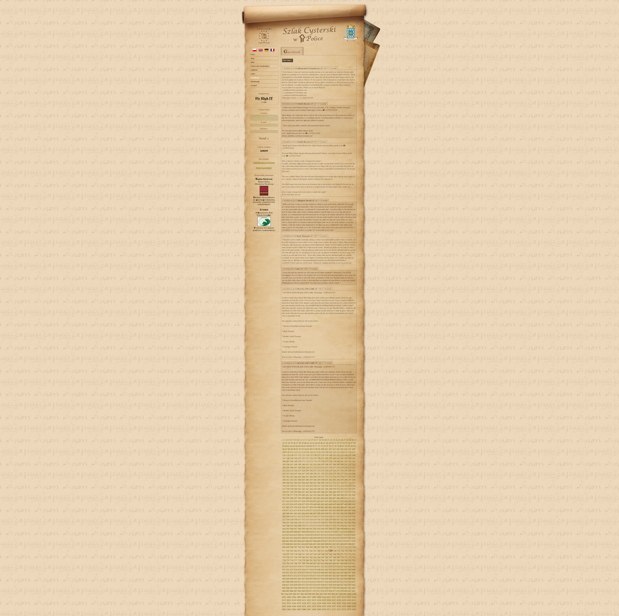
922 (342, 581)
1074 (344, 609)
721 (299, 550)
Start (253, 62)
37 (297, 442)
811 (353, 563)
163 (346, 458)
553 (311, 522)
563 (349, 522)
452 (288, 507)
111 (291, 452)
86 (283, 449)
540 (334, 519)
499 (322, 513)
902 (338, 578)
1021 (304, 600)
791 (349, 560)
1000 (349, 594)
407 (334, 498)
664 (299, 540)
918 (326, 581)
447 (342, 504)
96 (311, 449)
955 (322, 587)
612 (318, 531)
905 (349, 578)
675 (342, 540)
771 (346, 557)
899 (326, 578)
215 (326, 467)
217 (334, 467)
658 (349, 537)
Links (253, 73)
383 (315, 495)
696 (349, 544)
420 (311, 501)
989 (306, 594)
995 (329, 594)
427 (338, 501)
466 (342, 507)
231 (315, 470)
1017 (284, 600)
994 (325, 594)
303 (299, 482)
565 (284, 525)
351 (338, 488)
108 (353, 449)
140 (330, 455)
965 (288, 590)
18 (320, 439)
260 (353, 473)
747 (326, 554)
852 (291, 572)
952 (311, 587)
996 (333, 594)
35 (291, 442)
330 (330, 485)
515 (311, 516)
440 (315, 504)
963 (353, 587)
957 (330, 587)
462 (326, 507)
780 (307, 560)
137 (318, 455)
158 (326, 458)
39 (302, 442)
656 (342, 537)
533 (307, 519)
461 (322, 507)
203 (353, 464)
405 (326, 498)
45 (319, 442)
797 (299, 563)
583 (353, 525)
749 (334, 554)
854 (299, 572)
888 (284, 578)
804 (326, 563)
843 (330, 569)
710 (330, 547)
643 (291, 537)
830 (353, 566)
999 (344, 594)
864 (338, 572)
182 (346, 461)
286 (307, 479)
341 (299, 488)
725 (314, 550)
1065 (299, 609)
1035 (299, 603)
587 (295, 528)
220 (346, 467)
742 (307, 554)
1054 (319, 606)
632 (322, 534)
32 (283, 442)
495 (307, 513)
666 (307, 540)
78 (335, 446)
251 (318, 473)
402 (315, 498)
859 (318, 572)
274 (334, 476)
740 (299, 554)
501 (330, 513)
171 (303, 461)
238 (342, 470)
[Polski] (254, 50)
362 (307, 491)
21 (328, 439)
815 (295, 566)
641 (284, 537)
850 (284, 572)
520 (330, 516)
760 (303, 557)
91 (297, 449)
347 (322, 488)
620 (349, 531)
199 (338, 464)
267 (307, 476)
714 (346, 547)
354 (349, 488)
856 (307, 572)
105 (342, 449)
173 (311, 461)
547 (288, 522)
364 (315, 491)
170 (299, 461)
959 (338, 587)
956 (326, 587)
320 (291, 485)
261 (284, 476)
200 (342, 464)
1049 (294, 606)
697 (353, 544)
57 (352, 442)
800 (311, 563)
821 (318, 566)
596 (330, 528)
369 (334, 491)
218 (338, 467)
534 (311, 519)
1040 (324, 603)
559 (334, 522)
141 (334, 455)
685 (307, 544)
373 (349, 491)
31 (355, 439)
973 (318, 590)
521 (334, 516)
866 (346, 572)
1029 (344, 600)
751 (342, 554)
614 (326, 531)
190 (303, 464)
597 (334, 528)
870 (288, 575)
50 (332, 442)
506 (349, 513)
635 (334, 534)
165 (353, 458)
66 (302, 446)
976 (330, 590)
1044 (344, 603)
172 (307, 461)
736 (284, 554)
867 (349, 572)
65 (300, 446)
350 (334, 488)
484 (338, 510)
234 (326, 470)
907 (284, 581)
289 (318, 479)
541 (338, 519)
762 (311, 557)
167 (288, 461)
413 (284, 501)
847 (346, 569)
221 (349, 467)
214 (322, 467)
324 (307, 485)
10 (298, 439)
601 (349, 528)
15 (312, 439)
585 (288, 528)
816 (299, 566)
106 (345, 449)
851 (288, 572)
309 (322, 482)
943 (349, 584)
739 (295, 554)
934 (315, 584)
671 (326, 540)
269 (315, 476)
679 (284, 544)
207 (295, 467)
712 (338, 547)
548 (291, 522)
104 (338, 449)
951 (307, 587)
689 (322, 544)
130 (291, 455)
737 (288, 554)
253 (326, 473)
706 (315, 547)
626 (299, 534)
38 (300, 442)
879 (322, 575)
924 (349, 581)
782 (315, 560)
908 (288, 581)
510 (291, 516)
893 (303, 578)
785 (326, 560)
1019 (294, 600)
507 (353, 513)
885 (346, 575)
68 (308, 446)
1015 (349, 597)
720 (295, 550)
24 (336, 439)
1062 (284, 609)
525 (349, 516)
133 (303, 455)
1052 (309, 606)
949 (299, 587)
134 (307, 455)
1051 (304, 606)
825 (334, 566)
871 (291, 575)
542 (342, 519)
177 (326, 461)
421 (315, 501)
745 (318, 554)
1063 (289, 609)
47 (324, 442)
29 (350, 439)
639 (349, 534)
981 (349, 590)
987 (298, 594)
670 (322, 540)
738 (291, 554)
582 (349, 525)
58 (354, 442)
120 (326, 452)
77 (332, 446)
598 (338, 528)
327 (318, 485)
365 (318, 491)
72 (319, 446)
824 (330, 566)
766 (326, 557)
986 (294, 594)
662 (291, 540)
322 (299, 485)
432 (284, 504)
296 (346, 479)
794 (288, 563)
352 (342, 488)
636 (338, 534)
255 (334, 473)
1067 (309, 609)
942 (346, 584)
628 (307, 534)
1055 (324, 606)
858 (315, 572)
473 (295, 510)
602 (353, 528)
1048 (289, 606)
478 (315, 510)
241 (353, 470)
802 (318, 563)
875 (307, 575)
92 (300, 449)
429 (346, 501)
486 (346, 510)
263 (291, 476)
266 (303, 476)
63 (294, 446)
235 (330, 470)
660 (284, 540)
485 (342, 510)
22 (331, 439)
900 (330, 578)
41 (308, 442)
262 (288, 476)
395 (288, 498)
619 (346, 531)
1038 (314, 603)
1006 (304, 597)
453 (291, 507)
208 (299, 467)
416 (295, 501)
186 (288, 464)
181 (342, 461)
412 (353, 498)
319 (288, 485)
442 (322, 504)
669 (318, 540)
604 (288, 531)
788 (338, 560)
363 (311, 491)
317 (353, 482)
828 (346, 566)
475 (303, 510)
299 (284, 482)
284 (299, 479)
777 (295, 560)
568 (295, 525)
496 (311, 513)
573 (315, 525)
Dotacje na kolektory (264, 167)
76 (330, 446)
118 (318, 452)
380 (303, 495)
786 (330, 560)
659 (353, 537)
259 (349, 473)
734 (350, 550)
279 (353, 476)
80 (341, 446)
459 (315, 507)
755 (284, 557)
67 (305, 446)
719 (291, 550)
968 (299, 590)
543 (346, 519)
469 (353, 507)
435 (295, 504)
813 (288, 566)
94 (305, 449)
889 (288, 578)
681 (291, 544)
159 (330, 458)
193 (315, 464)
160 (334, 458)
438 (307, 504)
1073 (339, 609)
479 (318, 510)
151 (299, 458)
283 (295, 479)
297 (349, 479)
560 (338, 522)
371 (342, 491)
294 (338, 479)
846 (342, 569)
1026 (329, 600)
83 (349, 446)
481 (326, 510)
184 (353, 461)
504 (342, 513)
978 (338, 590)
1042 (334, 603)
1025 (324, 600)
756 (288, 557)
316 (349, 482)
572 (311, 525)
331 (334, 485)
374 (353, 491)
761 (307, 557)
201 (346, 464)
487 (349, 510)
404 (322, 498)
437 (303, 504)
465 (338, 507)
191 (307, 464)
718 (287, 550)
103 (334, 449)
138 (322, 455)
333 (342, 485)
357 (288, 491)
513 (303, 516)
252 (322, 473)
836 (303, 569)
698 (284, 547)
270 (318, 476)
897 (318, 578)
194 (318, 464)
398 (299, 498)
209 (303, 467)
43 (313, 442)
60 (286, 446)
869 (284, 575)
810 (349, 563)
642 (288, 537)
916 (318, 581)
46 (321, 442)
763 (315, 557)
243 (288, 473)
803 (322, 563)
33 (286, 442)
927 (288, 584)
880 (326, 575)
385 (322, 495)
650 (318, 537)
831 (284, 569)
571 (307, 525)
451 (284, 507)
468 (349, 507)
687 (315, 544)
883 (338, 575)
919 (330, 581)
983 (283, 594)
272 (326, 476)
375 (284, 495)
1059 (344, 606)
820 (315, 566)
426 (334, 501)
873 (299, 575)
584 (284, 528)
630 (315, 534)
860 (322, 572)
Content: (263, 113)
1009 (319, 597)
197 (330, 464)
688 (318, 544)
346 (318, 488)
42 (311, 442)
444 (330, 504)
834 (295, 569)
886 (349, 575)
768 (334, 557)
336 (353, 485)
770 (342, 557)
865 (342, 572)
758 (295, 557)
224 (288, 470)
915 (315, 581)
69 (311, 446)
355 (353, 488)
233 (322, 470)
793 (284, 563)
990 (310, 594)
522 (338, 516)
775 (288, 560)
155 (315, 458)
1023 (314, 600)
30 (353, 439)
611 (315, 531)
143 (342, 455)
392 (349, 495)
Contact (254, 85)
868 (353, 572)
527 (284, 519)
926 (284, 584)
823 (326, 566)
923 (346, 581)
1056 (329, 606)
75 (327, 446)
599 (342, 528)
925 (353, 581)
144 (346, 455)
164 (349, 458)
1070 (324, 609)
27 (345, 439)
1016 (354, 597)
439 (311, 504)
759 (299, 557)
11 (301, 439)
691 (330, 544)
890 (291, 578)
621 (353, 531)
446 (338, 504)
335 (349, 485)
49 (330, 442)
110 (288, 452)
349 (330, 488)
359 (295, 491)
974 (322, 590)
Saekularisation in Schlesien (264, 162)
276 (342, 476)
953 (315, 587)
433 (288, 504)
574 (318, 525)
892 (299, 578)
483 (334, 510)
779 (303, 560)
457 (307, 507)
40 (305, 442)
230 (311, 470)
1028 (339, 600)
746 (322, 554)
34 (289, 442)
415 (291, 501)
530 (295, 519)
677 (349, 540)
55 (346, 442)
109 (284, 452)
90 (294, 449)
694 (342, 544)
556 (322, 522)
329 (326, 485)
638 (346, 534)
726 (318, 550)
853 (295, 572)
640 (353, 534)
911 (299, 581)
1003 (289, 597)
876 (311, 575)
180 (338, 461)
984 (286, 594)
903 (342, 578)
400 (307, 498)
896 (315, 578)
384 (318, 495)
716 (353, 547)
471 (288, 510)
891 (295, 578)
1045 (349, 603)
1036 (304, 603)
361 (303, 491)
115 (307, 452)
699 (288, 547)
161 (338, 458)
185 (284, 464)
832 (288, 569)
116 (311, 452)
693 (338, 544)
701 (295, 547)
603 (284, 531)
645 (299, 537)
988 (302, 594)
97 (314, 449)
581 (346, 525)
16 (314, 439)
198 (334, 464)
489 (284, 513)
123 (338, 452)
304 (303, 482)
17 (317, 439)
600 (346, 528)
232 (318, 470)
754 (353, 554)
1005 (299, 597)
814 (291, 566)
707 (318, 547)
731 (338, 550)
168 (291, 461)
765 (322, 557)
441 (318, 504)
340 (295, 488)
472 (291, 510)
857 (311, 572)
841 (322, 569)
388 (334, 495)
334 (346, 485)
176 (322, 461)
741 (303, 554)
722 (303, 550)
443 (326, 504)
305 (307, 482)
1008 (314, 597)
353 (346, 488)
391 (346, 495)
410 (346, 498)
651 (322, 537)
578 (334, 525)
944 (353, 584)
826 (338, 566)
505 (346, 513)
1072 (334, 609)
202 (349, 464)
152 (303, 458)
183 (349, 461)
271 (322, 476)
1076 (354, 609)
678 (353, 540)
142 (338, 455)
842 (326, 569)
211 (311, 467)
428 (342, 501)
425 (330, 501)
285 (303, 479)
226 (295, 470)
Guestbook (255, 77)
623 (288, 534)
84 (352, 446)
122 (334, 452)
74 (324, 446)
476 (307, 510)
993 (321, 594)
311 (330, 482)
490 (288, 513)
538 (326, 519)
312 (334, 482)
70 (313, 446)
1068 (314, 609)
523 (342, 516)
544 (349, 519)
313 (338, 482)
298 (353, 479)
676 (346, 540)
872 (295, 575)
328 (322, 485)
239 (346, 470)
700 (291, 547)
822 (322, 566)
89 (292, 449)
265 (299, 476)
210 (307, 467)
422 (318, 501)
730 (334, 550)
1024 (319, 600)
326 (315, 485)
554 (315, 522)
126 (349, 452)
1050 (299, 606)
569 (299, 525)
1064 (294, 609)
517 (318, 516)
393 (353, 495)
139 (326, 455)
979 (342, 590)
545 (353, 519)
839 (315, 569)
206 (291, 467)
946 (288, 587)
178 (330, 461)
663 (295, 540)
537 (322, 519)
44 (316, 442)
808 (342, 563)
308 (318, 482)
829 (349, 566)
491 (291, 513)
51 (335, 442)
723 (306, 550)
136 (315, 455)
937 (326, 584)
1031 (354, 600)
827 (342, 566)
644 (295, 537)
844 (334, 569)
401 (311, 498)
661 (288, 540)
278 (349, 476)
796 (295, 563)
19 (323, 439)
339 (291, 488)
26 (342, 439)
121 (330, 452)
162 (342, 458)
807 (338, 563)
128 (284, 455)
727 (322, 550)
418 (303, 501)
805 (330, 563)
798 (303, 563)
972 (315, 590)
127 (353, 452)
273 (330, 476)
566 (288, 525)
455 (299, 507)
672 (330, 540)
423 (322, 501)
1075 (349, 609)
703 (303, 547)
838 (311, 569)
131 (295, 455)
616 (334, 531)
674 (338, 540)
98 (316, 449)
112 (295, 452)
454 (295, 507)
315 (346, 482)
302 (295, 482)
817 (303, 566)
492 (295, 513)
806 (334, 563)
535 (315, 519)
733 (346, 550)
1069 (319, 609)
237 (338, 470)
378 (295, 495)
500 (326, 513)
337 (284, 488)
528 (288, 519)
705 (311, 547)
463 (330, 507)
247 (303, 473)
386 (326, 495)
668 (315, 540)
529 (291, 519)
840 (318, 569)
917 (322, 581)
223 (284, 470)
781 (311, 560)
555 (318, 522)
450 (353, 504)
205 (288, 467)
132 (299, 455)
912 (303, 581)
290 (322, 479)
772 (349, 557)
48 (327, 442)
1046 (354, 603)
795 (291, 563)
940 (338, 584)
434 (291, 504)
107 (349, 449)
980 (346, 590)
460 (318, 507)
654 (334, 537)
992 (317, 594)
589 (303, 528)
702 (299, 547)
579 (338, 525)
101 (326, 449)
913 (307, 581)
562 (346, 522)
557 (326, 522)
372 (346, 491)
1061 (354, 606)
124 (342, 452)
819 (311, 566)
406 (330, 498)
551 (303, 522)
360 (299, 491)
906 (353, 578)
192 (311, 464)
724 (310, 550)
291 (326, 479)
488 (353, 510)
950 (303, 587)
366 (322, 491)
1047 (284, 606)
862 (330, 572)
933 (311, 584)
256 (338, 473)
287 (311, 479)
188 (295, 464)
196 (326, 464)
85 (354, 446)
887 (353, 575)
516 (315, 516)
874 (303, 575)
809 (346, 563)
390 (342, 495)
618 (342, 531)
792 (353, 560)
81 (343, 446)
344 (311, 488)
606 (295, 531)
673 (334, 540)
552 (307, 522)
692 (334, 544)
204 (284, 467)
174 (315, 461)
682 (295, 544)
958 (334, 587)
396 (291, 498)
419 (307, 501)
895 (311, 578)
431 (353, 501)
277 (346, 476)
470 (284, 510)
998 (341, 594)
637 (342, 534)
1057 (334, 606)
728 (326, 550)
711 (334, 547)
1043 (339, 603)
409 (342, 498)
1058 (339, 606)
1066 (304, 609)
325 (311, 485)
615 (330, 531)
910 (295, 581)
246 (299, 473)
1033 (289, 603)
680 (288, 544)
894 (307, 578)
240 (349, 470)
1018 (289, 600)
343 (307, 488)
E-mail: (264, 122)
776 (291, 560)
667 (311, 540)
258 (346, 473)
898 (322, 578)
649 (315, 537)
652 (326, 537)
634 (330, 534)
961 (346, 587)
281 (288, 479)
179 (334, 461)
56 (349, 442)
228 (303, 470)
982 (353, 590)
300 (288, 482)
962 (349, 587)
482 (330, 510)
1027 (334, 600)
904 (346, 578)
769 (338, 557)
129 (288, 455)
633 (326, 534)
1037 (309, 603)
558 (330, 522)
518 (322, 516)
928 (291, 584)
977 (334, 590)
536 (318, 519)
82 (346, 446)
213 (318, 467)
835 (299, 569)
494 (303, 513)
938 (330, 584)
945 (284, 587)
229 (307, 470)
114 (303, 452)
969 (303, 590)
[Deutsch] (266, 50)
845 (338, 569)
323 (303, 485)
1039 (319, 603)
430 (349, 501)
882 (334, 575)
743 (311, 554)
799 (307, 563)
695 (346, 544)
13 (306, 439)
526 (353, 516)
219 (342, 467)
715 (349, 547)
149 (291, 458)
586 (291, 528)
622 (284, 534)
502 (334, 513)
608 (303, 531)
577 (330, 525)
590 (307, 528)
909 (291, 581)
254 (330, 473)
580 (342, 525)
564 (353, 522)
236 (334, 470)
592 (315, 528)
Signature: (264, 128)
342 (303, 488)
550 (299, 522)
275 (338, 476)
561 (342, 522)
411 (349, 498)
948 (295, 587)
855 (303, 572)
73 (321, 446)
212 (315, 467)
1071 (329, 609)
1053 (314, 606)
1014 (344, 597)
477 (311, 510)
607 (299, 531)
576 (326, 525)
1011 (329, 597)
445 (334, 504)
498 (318, 513)
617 (338, 531)
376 (288, 495)
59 (283, 446)
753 (349, 554)
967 (295, 590)
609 (307, 531)
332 (338, 485)
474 (299, 510)
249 (311, 473)
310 (326, 482)
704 (307, 547)
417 (299, 501)
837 (307, 569)
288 (315, 479)
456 (303, 507)
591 (311, 528)
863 (334, 572)
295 (342, 479)
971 (311, 590)
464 (334, 507)
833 (291, 569)
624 (291, 534)
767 (330, 557)
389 (338, 495)
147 (284, 458)
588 (299, 528)
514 (307, 516)
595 (326, 528)
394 (284, 498)
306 (311, 482)
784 (322, 560)
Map (252, 58)
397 (295, 498)
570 (303, 525)
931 (303, 584)
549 (295, 522)
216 (330, 467)
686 (311, 544)
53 (341, 442)
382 (311, 495)
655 (338, 537)
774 (284, 560)
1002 (284, 597)
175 (318, 461)
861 (326, 572)
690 (326, 544)
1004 (294, 597)
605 (291, 531)
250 (315, 473)
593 (318, 528)
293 (334, 479)
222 (353, 467)
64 (297, 446)
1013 (339, 597)
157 (322, 458)
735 (354, 550)
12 (303, 439)
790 (346, 560)
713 (342, 547)
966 (291, 590)
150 (295, 458)
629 (311, 534)
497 (315, 513)
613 (322, 531)
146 (353, 455)
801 (315, 563)
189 (299, 464)
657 (346, 537)
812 (284, 566)
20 (325, 439)
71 (316, 446)
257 (342, 473)
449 (349, 504)
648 (311, 537)
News (253, 54)
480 (322, 510)
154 (311, 458)
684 (303, 544)
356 (284, 491)
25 (339, 439)
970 (307, 590)
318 (284, 485)
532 (303, 519)
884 (342, 575)
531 (299, 519)
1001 (354, 594)
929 (295, 584)
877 (315, 575)
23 (334, 439)
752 (346, 554)
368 (330, 491)
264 (295, 476)
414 (288, 501)
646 (303, 537)
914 (311, 581)
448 (346, 504)
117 (315, 452)
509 (288, 516)
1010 (324, 597)
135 (311, 455)
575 (322, 525)
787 (334, 560)
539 (330, 519)
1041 (329, 603)
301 (291, 482)
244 (291, 473)
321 (295, 485)
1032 (284, 603)
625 (295, 534)
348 (326, 488)
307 (315, 482)
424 (326, 501)
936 (322, 584)
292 (330, 479)
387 (330, 495)
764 (318, 557)
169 (295, 461)
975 (326, 590)
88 (289, 449)
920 (334, 581)
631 (318, 534)
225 (291, 470)
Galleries (254, 70)
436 (299, 504)
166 (284, 461)
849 (353, 569)
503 (338, 513)
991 (313, 594)
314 (342, 482)
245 (295, 473)
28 (347, 439)
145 (349, 455)
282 (291, 479)
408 (338, 498)
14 (309, 439)
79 (338, 446)
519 (326, 516)
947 (291, 587)
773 (353, 557)
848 (349, 569)
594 (322, 528)
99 (319, 449)
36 (294, 442)
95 (308, 449)
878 (318, 575)
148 (288, 458)
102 (330, 449)
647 (307, 537)
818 (307, 566)
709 (326, 547)
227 (299, 470)
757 (291, 557)
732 (342, 550)
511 (295, 516)
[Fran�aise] (272, 50)
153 (307, 458)
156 (318, 458)
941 (342, 584)
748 (330, 554)
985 (290, 594)
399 (303, 498)
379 (299, 495)
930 (299, 584)
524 (346, 516)
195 (322, 464)
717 (283, 550)
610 (311, 531)
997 (337, 594)
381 (307, 495)
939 (334, 584)
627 (303, 534)
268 (311, 476)
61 (289, 446)
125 (346, 452)
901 (334, 578)
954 (318, 587)
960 (342, 587)
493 (299, 513)
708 (322, 547)
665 (303, 540)
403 (318, 498)
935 (318, 584)
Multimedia (255, 81)
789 (342, 560)
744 (315, 554)
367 (326, 491)
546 (284, 522)
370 (338, 491)
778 (299, 560)
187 (291, 464)
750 (338, 554)
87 (286, 449)
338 (288, 488)
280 (284, 479)
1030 (349, 600)
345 (315, 488)
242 (284, 473)
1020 (299, 600)
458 (311, 507)
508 (284, 516)
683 (299, 544)
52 (338, 442)
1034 (294, 603)
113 (299, 452)
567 (291, 525)
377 (291, 495)
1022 (309, 600)
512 (299, 516)
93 (303, 449)
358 (291, 491)
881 (330, 575)
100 (322, 449)
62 (291, 446)
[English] (260, 50)
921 (338, 581)
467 (346, 507)
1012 (334, 597)
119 (322, 452)
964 (284, 590)
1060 (349, 606)
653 (330, 537)
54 (343, 442)
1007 (309, 597)
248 (307, 473)
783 (318, 560)
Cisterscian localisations (260, 66)
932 (307, 584)
